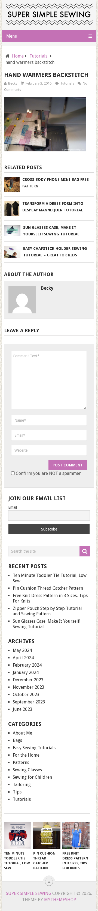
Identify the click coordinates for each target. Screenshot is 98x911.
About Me (22, 733)
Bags (17, 740)
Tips (17, 792)
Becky (12, 83)
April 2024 (23, 657)
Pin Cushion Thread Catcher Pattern (48, 588)
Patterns (21, 762)
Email (12, 507)
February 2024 (27, 665)
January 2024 (26, 672)
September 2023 (29, 702)
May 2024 (22, 650)
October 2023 (26, 694)
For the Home (26, 755)
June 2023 (22, 709)
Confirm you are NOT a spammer (48, 473)
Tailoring (22, 784)
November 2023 (28, 687)
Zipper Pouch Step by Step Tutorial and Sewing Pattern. (47, 611)
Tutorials (67, 83)
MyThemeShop (60, 899)
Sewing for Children (32, 777)
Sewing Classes (27, 769)
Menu (11, 36)
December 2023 (28, 679)
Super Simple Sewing (28, 893)
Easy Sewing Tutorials (34, 747)
